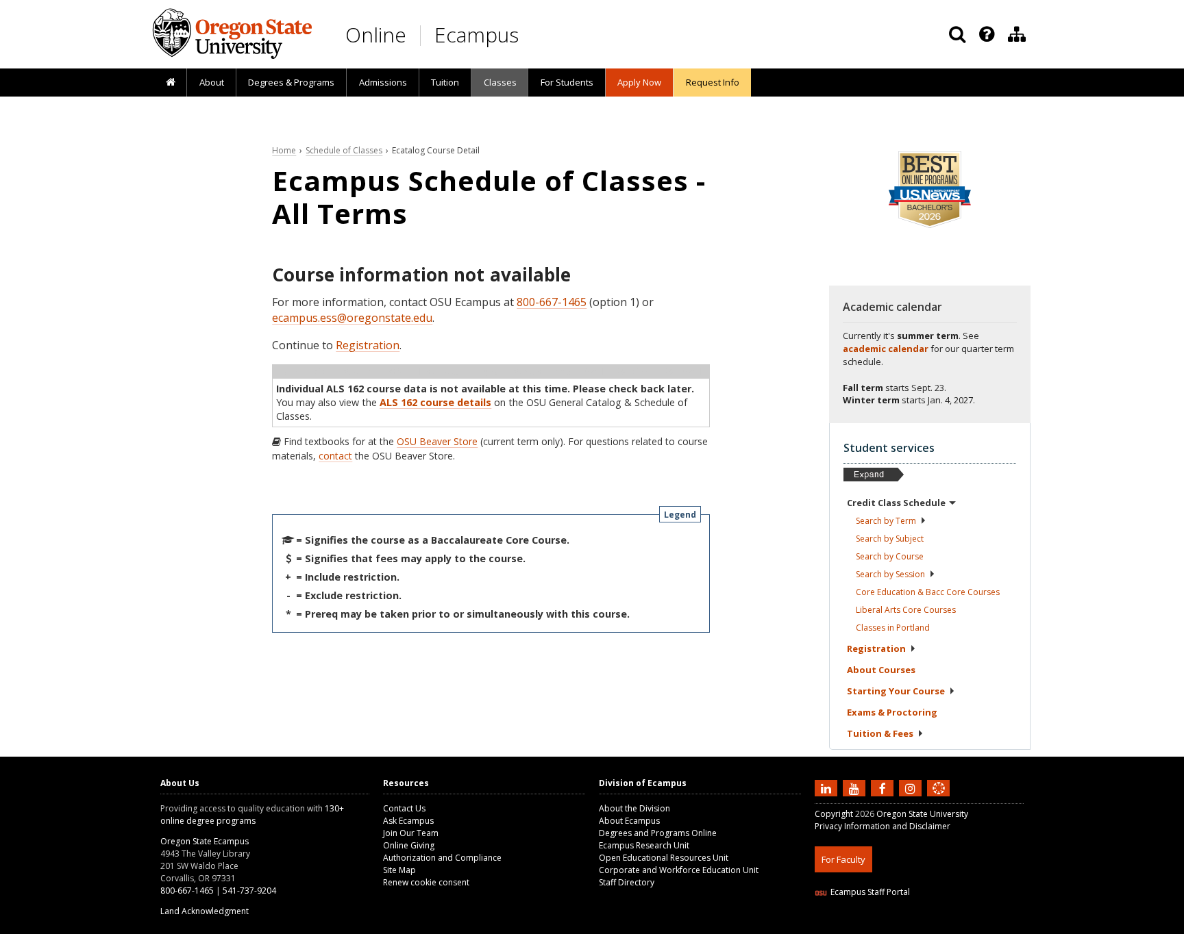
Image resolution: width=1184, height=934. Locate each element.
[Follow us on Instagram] (912, 788)
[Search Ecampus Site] (957, 34)
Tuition (445, 82)
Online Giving (408, 845)
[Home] (170, 82)
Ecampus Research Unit (644, 845)
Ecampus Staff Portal (870, 892)
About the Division (634, 808)
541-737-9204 (249, 890)
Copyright (834, 814)
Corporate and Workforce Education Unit (678, 870)
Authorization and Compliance (442, 857)
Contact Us (404, 808)
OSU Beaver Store (437, 441)
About (211, 82)
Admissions (383, 82)
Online (375, 35)
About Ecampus (629, 820)
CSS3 (922, 925)
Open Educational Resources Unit (663, 857)
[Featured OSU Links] (986, 34)
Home (284, 150)
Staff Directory (626, 882)
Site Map (399, 870)
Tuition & (880, 733)
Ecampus (476, 35)
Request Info (712, 82)
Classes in (893, 627)
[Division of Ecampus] (1017, 34)
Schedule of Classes (344, 150)
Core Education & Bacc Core (928, 592)
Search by (886, 521)
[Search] (957, 34)
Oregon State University (922, 814)
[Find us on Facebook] (884, 788)
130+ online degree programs (252, 814)
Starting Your (896, 691)
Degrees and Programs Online (658, 833)
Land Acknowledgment (204, 911)
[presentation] (985, 34)
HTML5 (891, 925)
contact (335, 455)
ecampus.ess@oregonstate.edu (352, 317)
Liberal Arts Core (906, 610)
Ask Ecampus (408, 820)
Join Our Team (411, 833)
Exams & (892, 712)
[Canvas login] (939, 799)
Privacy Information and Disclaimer (882, 826)
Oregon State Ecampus (204, 841)
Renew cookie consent (426, 882)
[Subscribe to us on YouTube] (856, 788)
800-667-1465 (552, 302)
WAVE (952, 925)
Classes (500, 82)
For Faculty (843, 859)
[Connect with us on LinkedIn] (828, 788)
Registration (367, 345)
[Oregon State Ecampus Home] (423, 35)
